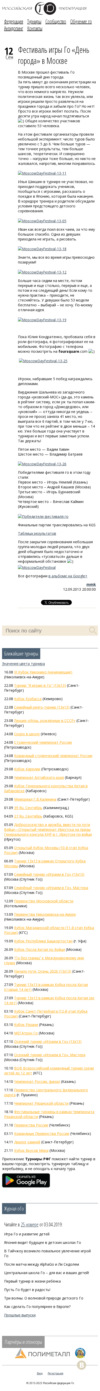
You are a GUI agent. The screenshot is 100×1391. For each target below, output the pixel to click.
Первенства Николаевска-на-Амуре (45, 914)
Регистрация (55, 1373)
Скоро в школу (27, 733)
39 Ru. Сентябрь (28, 807)
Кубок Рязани (26, 1024)
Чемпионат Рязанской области (41, 1103)
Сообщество (55, 21)
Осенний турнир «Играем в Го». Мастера (49, 1054)
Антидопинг (13, 28)
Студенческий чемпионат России (43, 742)
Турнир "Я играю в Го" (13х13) (40, 685)
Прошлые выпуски (20, 1315)
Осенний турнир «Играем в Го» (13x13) (48, 1041)
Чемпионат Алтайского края (39, 777)
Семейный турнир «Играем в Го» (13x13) (49, 874)
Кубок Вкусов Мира (31, 1150)
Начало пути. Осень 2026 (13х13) (42, 971)
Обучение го (81, 21)
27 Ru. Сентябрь (28, 816)
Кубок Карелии (27, 769)
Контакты (34, 28)
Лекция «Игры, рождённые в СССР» (44, 720)
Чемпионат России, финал (37, 1081)
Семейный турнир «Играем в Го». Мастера (51, 887)
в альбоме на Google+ (67, 575)
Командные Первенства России (41, 1133)
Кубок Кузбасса (28, 698)
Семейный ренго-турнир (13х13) (41, 707)
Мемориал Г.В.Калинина (35, 799)
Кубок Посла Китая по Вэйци (39, 949)
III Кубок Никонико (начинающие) (43, 672)
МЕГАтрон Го (26, 1033)
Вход (40, 1373)
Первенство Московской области (43, 901)
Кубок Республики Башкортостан (43, 941)
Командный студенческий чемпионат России (53, 755)
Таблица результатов (37, 533)
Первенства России (31, 1125)
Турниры (34, 21)
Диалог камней (27, 1142)
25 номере (29, 1224)
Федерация (13, 21)
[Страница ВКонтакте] (81, 1365)
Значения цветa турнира (23, 663)
